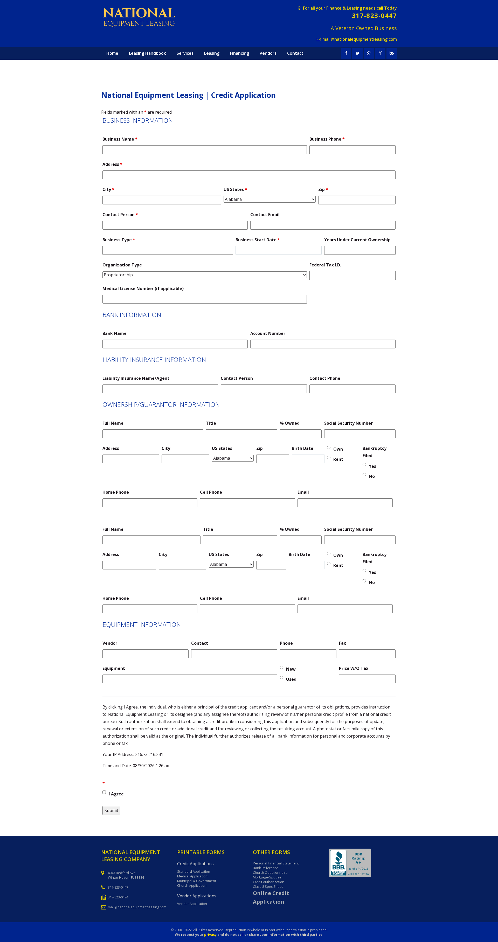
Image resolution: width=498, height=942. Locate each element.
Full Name (112, 423)
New (291, 669)
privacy (210, 934)
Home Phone (115, 492)
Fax (342, 643)
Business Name (119, 139)
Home (112, 53)
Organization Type (122, 265)
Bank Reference (265, 867)
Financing (239, 53)
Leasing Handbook (147, 53)
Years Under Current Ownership (357, 240)
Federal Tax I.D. (325, 265)
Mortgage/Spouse (267, 877)
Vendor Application (192, 903)
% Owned (290, 423)
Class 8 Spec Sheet (268, 886)
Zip (323, 189)
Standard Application (193, 871)
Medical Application (192, 876)
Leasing (211, 53)
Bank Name (114, 333)
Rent (338, 459)
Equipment (113, 668)
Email (303, 492)
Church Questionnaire (270, 872)
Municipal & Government (196, 880)
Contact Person (120, 214)
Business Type (118, 240)
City (108, 189)
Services (185, 53)
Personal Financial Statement (276, 863)
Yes (372, 466)
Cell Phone (211, 492)
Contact (295, 53)
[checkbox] (104, 792)
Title (211, 423)
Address (112, 164)
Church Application (191, 885)
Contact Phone (324, 378)
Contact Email (265, 214)
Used (291, 679)
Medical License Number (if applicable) (143, 288)
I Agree (116, 794)
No (372, 476)
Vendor (109, 643)
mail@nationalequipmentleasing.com (359, 39)
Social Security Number (348, 423)
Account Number (267, 333)
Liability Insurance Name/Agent (135, 378)
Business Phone (327, 139)
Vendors (268, 53)
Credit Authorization (268, 881)
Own (338, 449)
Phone (286, 643)
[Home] (144, 17)
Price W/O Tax (353, 668)
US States (235, 189)
